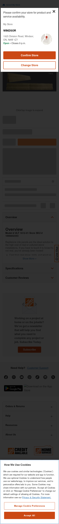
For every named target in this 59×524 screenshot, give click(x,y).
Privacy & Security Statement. (36, 497)
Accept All (29, 515)
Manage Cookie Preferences (29, 505)
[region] (29, 492)
